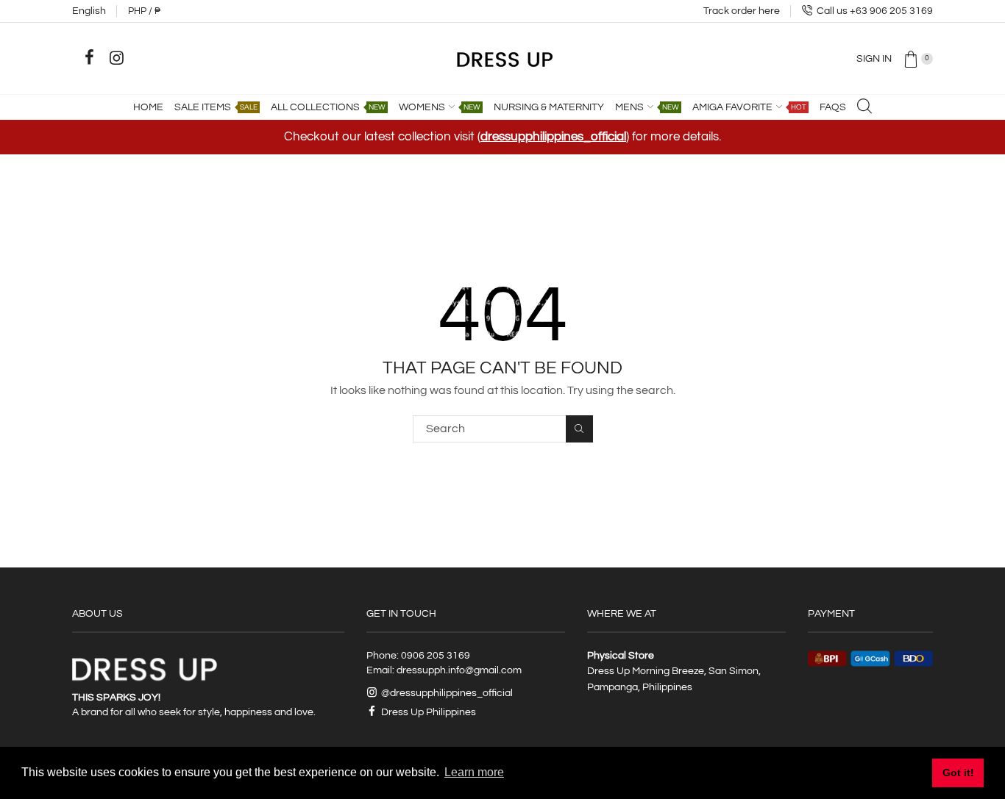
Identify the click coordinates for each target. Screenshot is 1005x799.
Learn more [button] (474, 772)
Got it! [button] (958, 772)
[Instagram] (116, 58)
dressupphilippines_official (553, 136)
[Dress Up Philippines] (503, 58)
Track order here (741, 11)
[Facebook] (89, 58)
